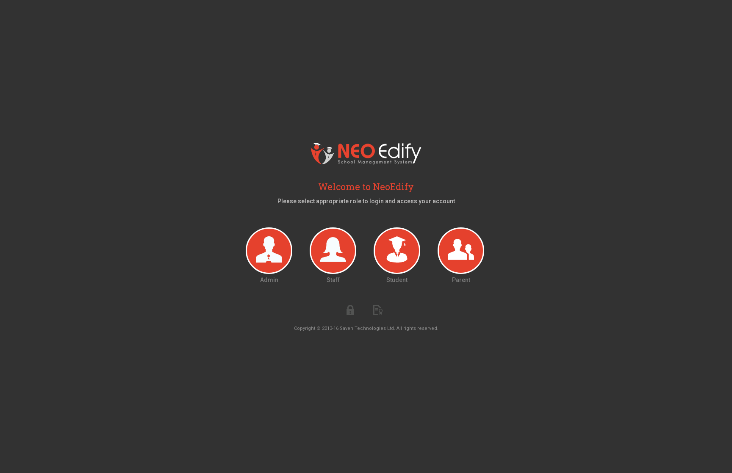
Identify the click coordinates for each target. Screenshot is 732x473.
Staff (333, 280)
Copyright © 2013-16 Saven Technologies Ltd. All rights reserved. (366, 328)
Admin (269, 280)
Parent (461, 280)
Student (397, 280)
